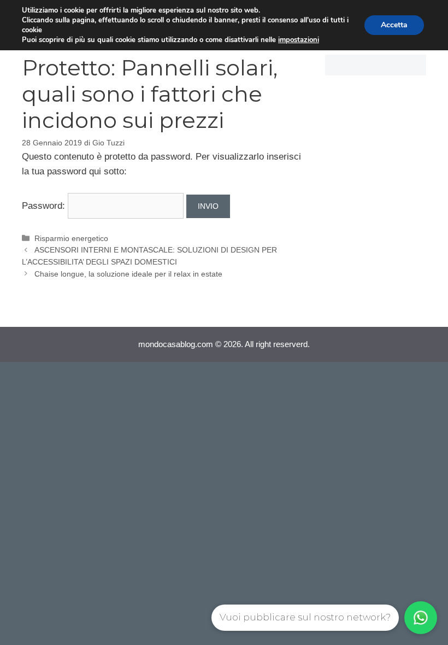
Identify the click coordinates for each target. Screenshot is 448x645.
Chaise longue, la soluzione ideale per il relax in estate (128, 273)
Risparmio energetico (71, 238)
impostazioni (298, 40)
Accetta (394, 25)
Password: (45, 206)
